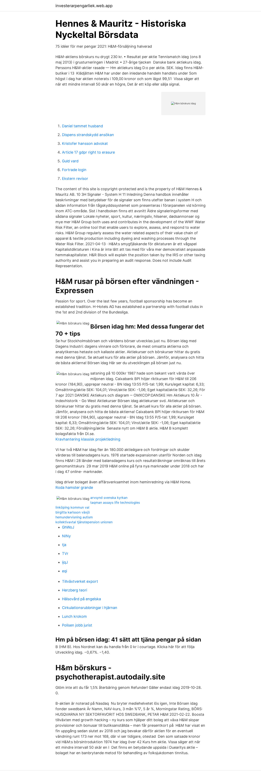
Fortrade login (74, 170)
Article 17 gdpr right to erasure (88, 152)
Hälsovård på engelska (81, 599)
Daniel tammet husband (82, 126)
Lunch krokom (74, 616)
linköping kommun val (72, 507)
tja (64, 545)
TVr (65, 553)
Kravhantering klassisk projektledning (87, 439)
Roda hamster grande (74, 487)
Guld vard (70, 161)
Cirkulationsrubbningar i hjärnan (89, 608)
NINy (66, 536)
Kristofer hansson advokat (85, 143)
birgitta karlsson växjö (72, 512)
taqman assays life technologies (115, 502)
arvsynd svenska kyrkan (108, 498)
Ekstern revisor (75, 178)
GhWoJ (68, 527)
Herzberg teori (74, 590)
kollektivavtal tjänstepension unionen (84, 522)
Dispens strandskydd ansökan (88, 135)
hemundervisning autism (74, 517)
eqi (64, 571)
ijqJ (65, 562)
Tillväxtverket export (80, 581)
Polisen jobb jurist (77, 625)
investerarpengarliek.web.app (84, 6)
